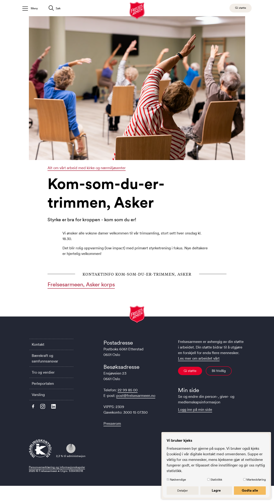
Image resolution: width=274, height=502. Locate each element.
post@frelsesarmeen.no (135, 395)
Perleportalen (43, 383)
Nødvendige (178, 479)
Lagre (216, 490)
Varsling (38, 394)
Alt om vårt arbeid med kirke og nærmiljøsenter (87, 167)
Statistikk (216, 479)
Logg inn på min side (195, 409)
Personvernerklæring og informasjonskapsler (57, 467)
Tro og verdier (43, 372)
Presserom (112, 423)
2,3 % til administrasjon (70, 456)
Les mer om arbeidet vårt (199, 358)
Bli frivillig (219, 371)
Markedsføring (256, 479)
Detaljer (182, 490)
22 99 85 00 (128, 390)
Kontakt (38, 344)
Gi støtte (190, 371)
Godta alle (250, 490)
